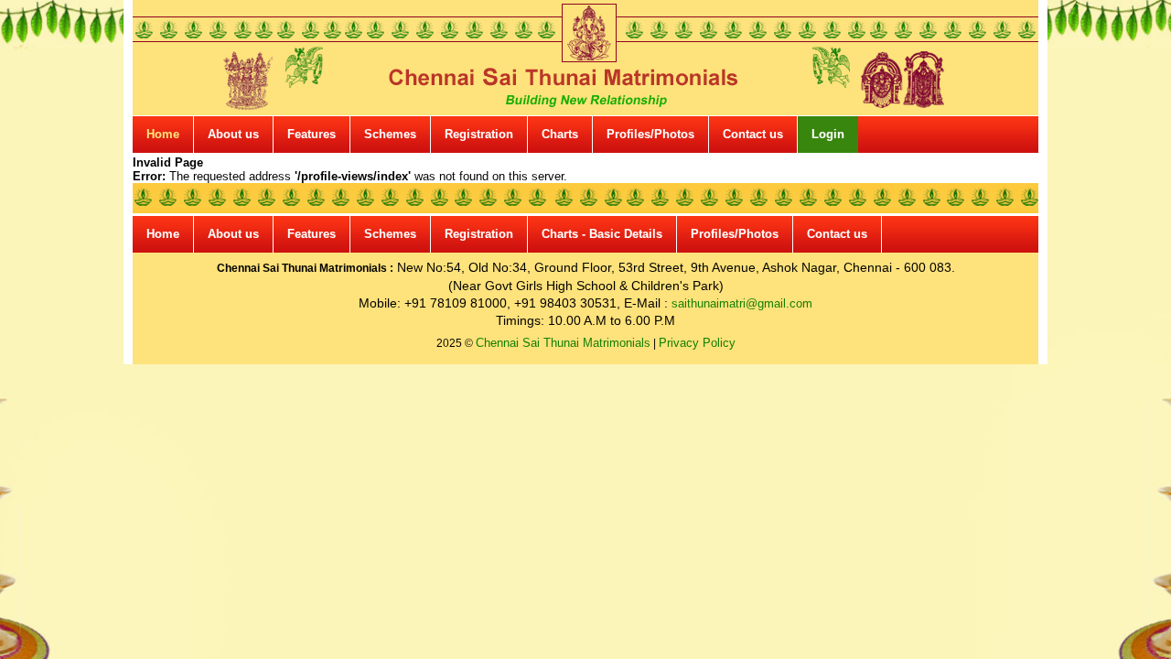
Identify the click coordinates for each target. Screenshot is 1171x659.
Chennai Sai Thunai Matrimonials (563, 343)
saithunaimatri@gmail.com (741, 303)
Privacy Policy (697, 343)
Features (311, 134)
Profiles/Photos (650, 134)
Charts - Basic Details (602, 234)
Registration (479, 134)
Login (827, 134)
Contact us (753, 134)
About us (233, 134)
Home (162, 134)
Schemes (390, 134)
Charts (560, 134)
